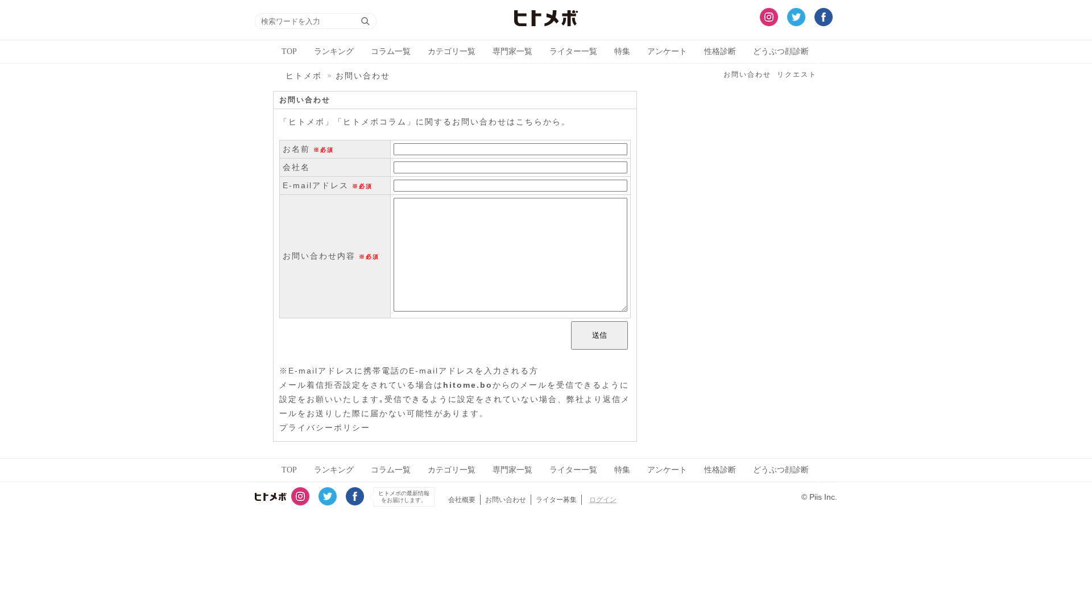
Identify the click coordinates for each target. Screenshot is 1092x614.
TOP (289, 51)
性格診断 (720, 51)
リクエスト (797, 74)
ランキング (334, 51)
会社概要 (461, 500)
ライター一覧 (573, 51)
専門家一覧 (512, 51)
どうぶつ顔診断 (781, 51)
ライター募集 (556, 500)
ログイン (603, 500)
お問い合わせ (747, 74)
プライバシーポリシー (324, 427)
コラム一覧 (391, 51)
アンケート (667, 51)
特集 (622, 51)
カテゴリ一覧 (451, 51)
